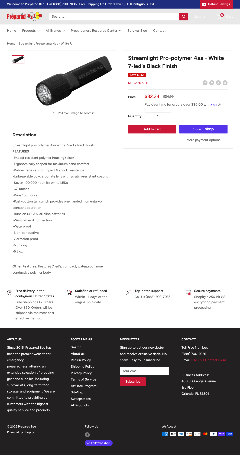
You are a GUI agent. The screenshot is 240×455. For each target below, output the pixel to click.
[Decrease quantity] (148, 116)
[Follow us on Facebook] (87, 434)
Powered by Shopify (20, 432)
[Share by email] (225, 82)
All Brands (53, 31)
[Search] (183, 16)
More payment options (203, 140)
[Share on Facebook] (205, 82)
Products (29, 31)
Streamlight (138, 82)
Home (11, 31)
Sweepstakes (81, 399)
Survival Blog (137, 31)
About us (78, 354)
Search (76, 347)
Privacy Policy (81, 373)
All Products (80, 405)
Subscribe (132, 381)
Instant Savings (219, 4)
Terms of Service (83, 379)
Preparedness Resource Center (94, 31)
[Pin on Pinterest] (211, 82)
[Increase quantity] (167, 116)
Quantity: (135, 116)
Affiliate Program (83, 386)
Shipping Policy (82, 366)
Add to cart (152, 129)
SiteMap (77, 392)
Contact (159, 31)
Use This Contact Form (208, 360)
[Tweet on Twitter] (218, 82)
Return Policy (81, 360)
